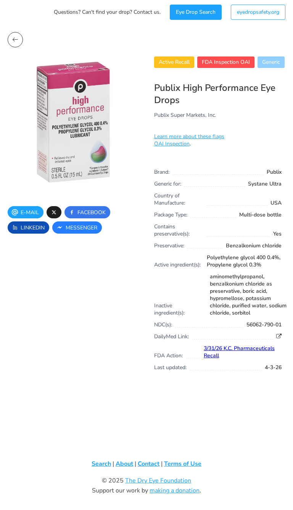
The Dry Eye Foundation (158, 480)
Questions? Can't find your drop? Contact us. (107, 12)
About (124, 464)
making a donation (175, 490)
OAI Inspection (172, 143)
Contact (148, 464)
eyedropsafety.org (258, 12)
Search (101, 464)
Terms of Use (182, 464)
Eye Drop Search (196, 12)
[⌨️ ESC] (15, 39)
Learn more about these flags (189, 136)
